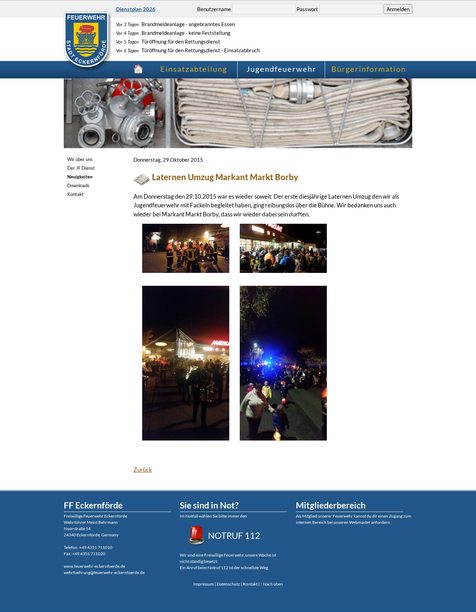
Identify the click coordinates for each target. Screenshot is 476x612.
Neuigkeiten (79, 176)
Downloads (78, 185)
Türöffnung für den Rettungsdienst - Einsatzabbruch (188, 50)
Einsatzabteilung (193, 69)
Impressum (203, 584)
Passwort (307, 9)
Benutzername (214, 9)
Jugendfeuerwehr (281, 69)
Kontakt (75, 194)
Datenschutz (228, 584)
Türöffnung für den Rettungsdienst (168, 41)
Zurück (142, 469)
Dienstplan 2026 (135, 9)
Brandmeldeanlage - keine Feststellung (173, 33)
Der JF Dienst (81, 168)
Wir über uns (80, 159)
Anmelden (397, 9)
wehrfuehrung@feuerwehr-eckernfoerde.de (104, 572)
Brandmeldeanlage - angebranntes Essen (175, 24)
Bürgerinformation (368, 69)
